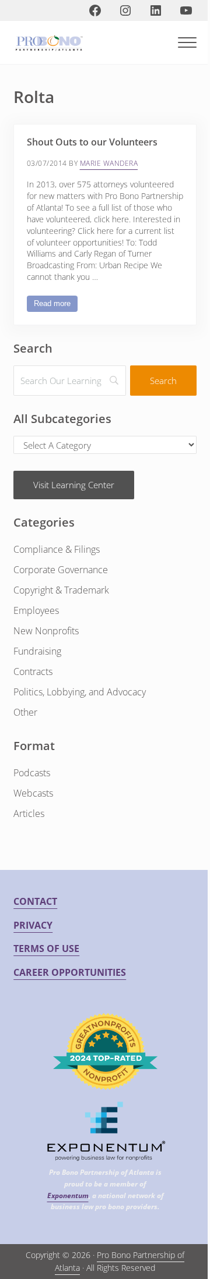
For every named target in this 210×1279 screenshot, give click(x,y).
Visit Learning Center (73, 485)
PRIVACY (32, 925)
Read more (56, 305)
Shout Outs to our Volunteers (92, 142)
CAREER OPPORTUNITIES (69, 972)
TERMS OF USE (46, 948)
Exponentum (68, 1195)
